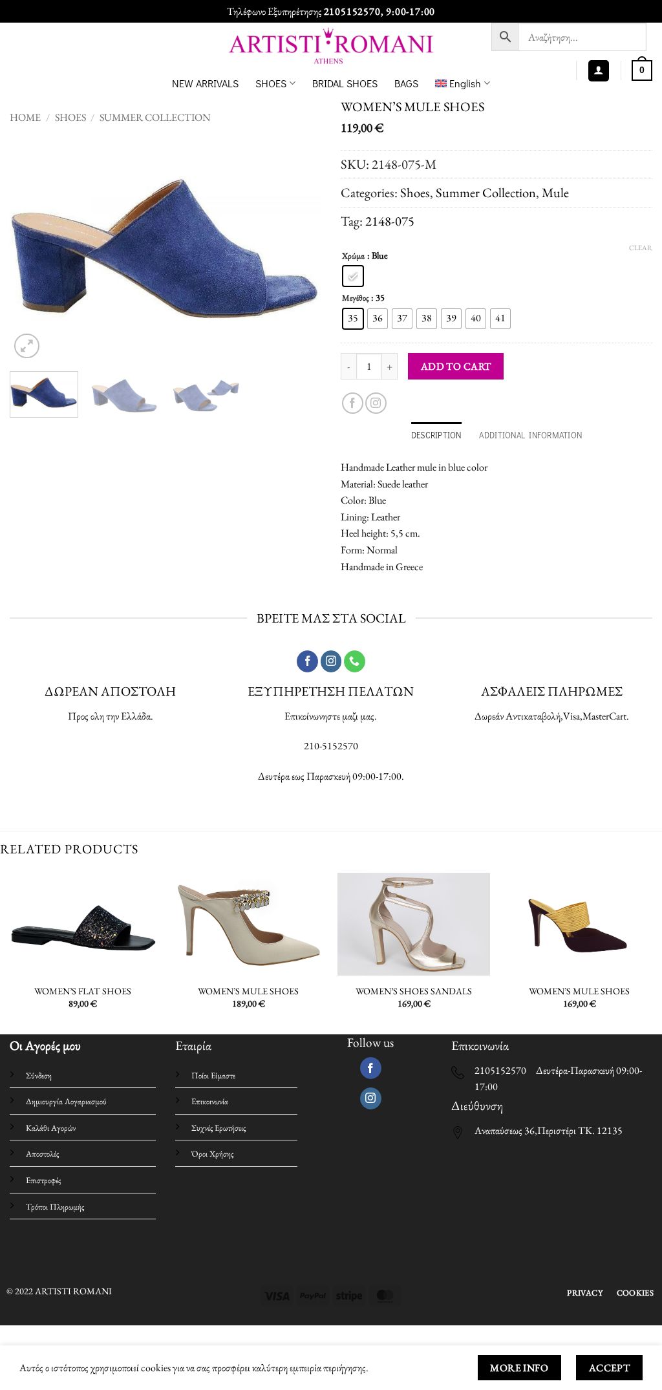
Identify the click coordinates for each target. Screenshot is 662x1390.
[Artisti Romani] (331, 46)
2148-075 (389, 221)
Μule (555, 192)
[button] (598, 70)
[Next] (298, 249)
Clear (640, 247)
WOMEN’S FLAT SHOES (82, 991)
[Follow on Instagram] (376, 403)
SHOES (270, 83)
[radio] (353, 276)
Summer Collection (155, 117)
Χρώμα (353, 256)
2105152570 (352, 11)
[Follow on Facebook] (352, 403)
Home (25, 117)
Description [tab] (436, 435)
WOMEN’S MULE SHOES (248, 991)
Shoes (70, 117)
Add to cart (456, 366)
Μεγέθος (355, 298)
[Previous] (32, 249)
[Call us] (354, 661)
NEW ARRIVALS (205, 83)
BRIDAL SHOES (345, 83)
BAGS (406, 83)
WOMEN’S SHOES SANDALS (414, 991)
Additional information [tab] (530, 435)
